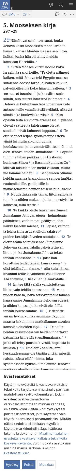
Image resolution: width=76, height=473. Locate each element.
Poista (29, 464)
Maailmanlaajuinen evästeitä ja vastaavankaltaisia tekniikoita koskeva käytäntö (36, 438)
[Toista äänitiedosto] (57, 14)
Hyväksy (12, 464)
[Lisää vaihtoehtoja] (72, 14)
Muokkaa (46, 464)
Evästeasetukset (16, 453)
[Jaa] (64, 14)
